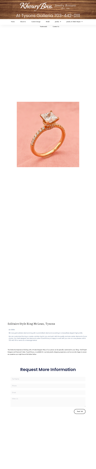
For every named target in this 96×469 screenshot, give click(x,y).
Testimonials (43, 26)
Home (13, 22)
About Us (23, 22)
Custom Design (35, 22)
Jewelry (57, 22)
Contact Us (56, 26)
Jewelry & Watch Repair (74, 22)
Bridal (47, 22)
